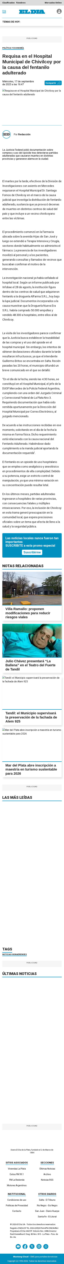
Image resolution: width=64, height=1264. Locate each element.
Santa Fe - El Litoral (47, 1216)
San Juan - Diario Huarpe (47, 1211)
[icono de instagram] (38, 1246)
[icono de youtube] (18, 1246)
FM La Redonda (16, 1180)
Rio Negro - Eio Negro (47, 1205)
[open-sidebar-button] (4, 12)
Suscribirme (32, 552)
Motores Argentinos (17, 1185)
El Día (19, 1224)
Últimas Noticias (47, 1168)
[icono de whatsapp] (45, 1246)
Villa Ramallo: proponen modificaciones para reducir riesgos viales (27, 613)
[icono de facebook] (25, 1246)
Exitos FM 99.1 (17, 1174)
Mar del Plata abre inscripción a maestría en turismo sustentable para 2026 (31, 769)
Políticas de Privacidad (17, 1205)
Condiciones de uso (16, 1200)
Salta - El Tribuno (47, 1200)
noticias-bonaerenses (14, 954)
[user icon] (59, 12)
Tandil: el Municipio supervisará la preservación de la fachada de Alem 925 (31, 717)
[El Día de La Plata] (32, 12)
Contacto (16, 1211)
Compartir (51, 83)
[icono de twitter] (31, 1246)
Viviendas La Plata (17, 1168)
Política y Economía (13, 48)
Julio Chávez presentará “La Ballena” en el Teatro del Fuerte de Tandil (30, 665)
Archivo (47, 1174)
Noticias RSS (47, 1180)
